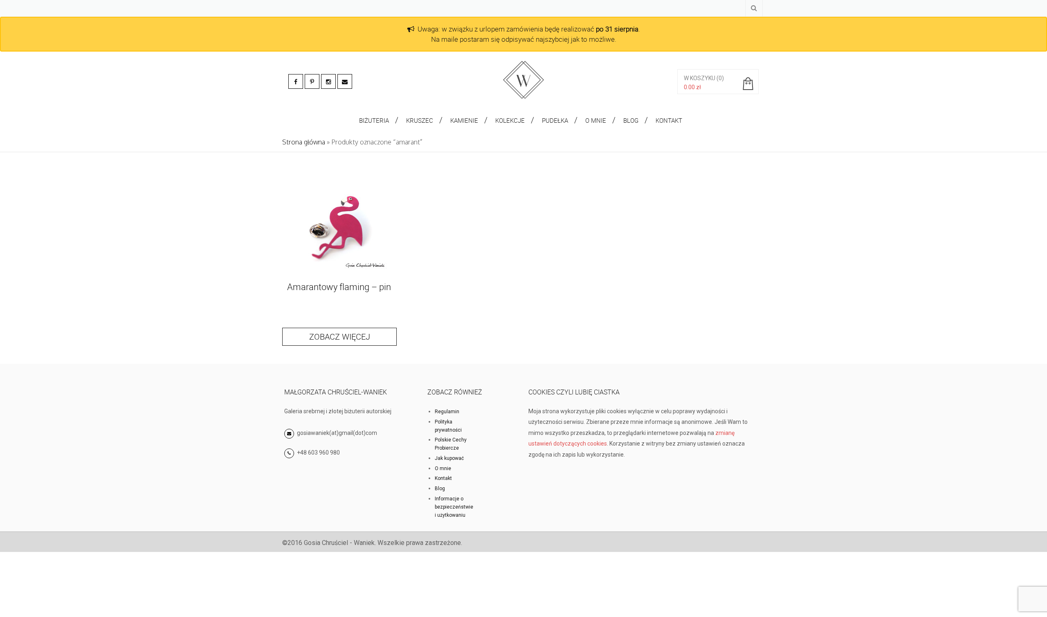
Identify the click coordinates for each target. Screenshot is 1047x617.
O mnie (443, 468)
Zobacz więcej (339, 336)
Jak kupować (449, 458)
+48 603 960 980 (318, 452)
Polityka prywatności (448, 426)
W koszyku (699, 78)
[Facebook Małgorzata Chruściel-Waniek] (295, 81)
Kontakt (443, 478)
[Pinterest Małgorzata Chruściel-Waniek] (312, 81)
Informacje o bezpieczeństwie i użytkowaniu (454, 507)
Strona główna (303, 142)
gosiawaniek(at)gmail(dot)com (336, 433)
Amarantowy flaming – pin (339, 287)
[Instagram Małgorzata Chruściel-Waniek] (328, 81)
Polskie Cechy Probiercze (451, 444)
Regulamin (447, 411)
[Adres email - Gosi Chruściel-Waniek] (344, 81)
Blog (440, 488)
